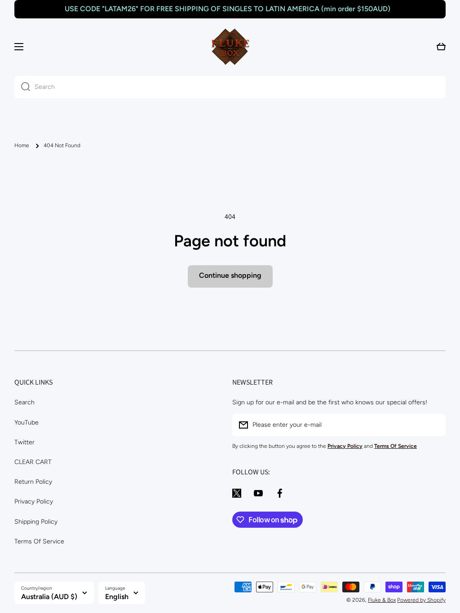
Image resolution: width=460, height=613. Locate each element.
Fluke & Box (382, 600)
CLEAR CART (33, 462)
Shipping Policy (36, 521)
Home (21, 145)
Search (24, 402)
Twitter (24, 442)
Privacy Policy (33, 501)
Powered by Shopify (421, 600)
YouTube (26, 422)
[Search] (22, 87)
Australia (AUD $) (49, 596)
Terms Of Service (39, 541)
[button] (441, 46)
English (116, 596)
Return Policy (33, 482)
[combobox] (230, 87)
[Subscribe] (434, 425)
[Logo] (230, 46)
